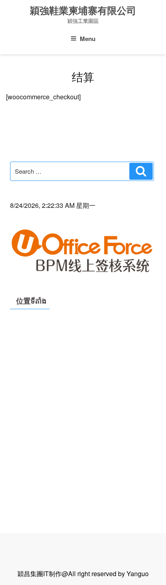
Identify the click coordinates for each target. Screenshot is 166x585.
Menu (87, 38)
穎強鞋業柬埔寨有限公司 (83, 10)
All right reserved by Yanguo (108, 573)
